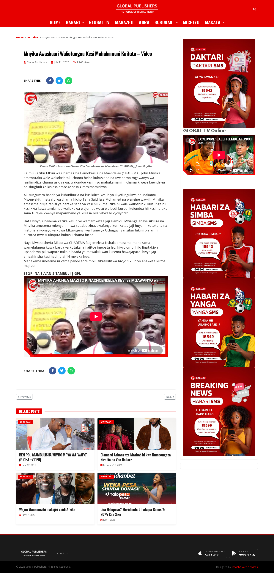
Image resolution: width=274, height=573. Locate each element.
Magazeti (124, 22)
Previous (25, 396)
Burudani (167, 22)
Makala (216, 22)
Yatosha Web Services (245, 567)
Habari (76, 22)
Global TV (99, 22)
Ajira (144, 22)
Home (55, 22)
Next (169, 396)
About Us (62, 553)
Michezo (191, 22)
